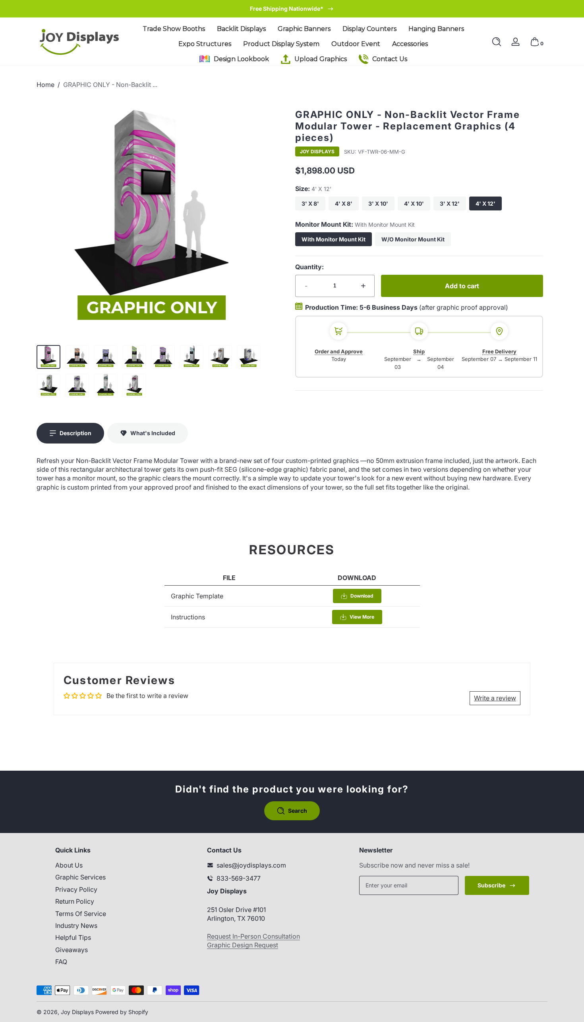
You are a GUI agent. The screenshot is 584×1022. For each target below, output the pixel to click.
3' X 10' (378, 203)
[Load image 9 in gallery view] (48, 385)
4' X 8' (343, 203)
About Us (69, 865)
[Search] (496, 41)
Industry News (76, 925)
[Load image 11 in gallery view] (106, 385)
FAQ (61, 962)
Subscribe (491, 885)
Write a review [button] (495, 698)
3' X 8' (310, 203)
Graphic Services (80, 877)
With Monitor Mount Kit (333, 239)
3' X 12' (450, 203)
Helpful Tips (73, 937)
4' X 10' (414, 203)
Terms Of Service (80, 914)
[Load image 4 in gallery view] (134, 357)
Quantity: (309, 267)
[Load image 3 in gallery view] (106, 357)
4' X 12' (485, 203)
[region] (292, 9)
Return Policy (74, 901)
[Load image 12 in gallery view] (134, 385)
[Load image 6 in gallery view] (191, 357)
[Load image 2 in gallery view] (77, 357)
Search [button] (297, 810)
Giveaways (71, 950)
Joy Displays (317, 151)
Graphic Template (197, 596)
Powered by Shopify (121, 1012)
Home (45, 85)
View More (362, 617)
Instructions (188, 617)
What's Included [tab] (152, 433)
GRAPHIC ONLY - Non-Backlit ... (110, 85)
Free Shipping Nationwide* (286, 8)
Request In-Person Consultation (253, 936)
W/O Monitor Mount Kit (413, 239)
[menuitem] (112, 865)
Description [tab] (75, 433)
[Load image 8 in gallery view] (249, 357)
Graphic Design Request (242, 945)
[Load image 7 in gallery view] (220, 357)
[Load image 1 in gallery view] (48, 357)
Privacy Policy (76, 889)
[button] (496, 41)
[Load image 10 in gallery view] (77, 385)
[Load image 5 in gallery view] (163, 357)
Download (361, 596)
